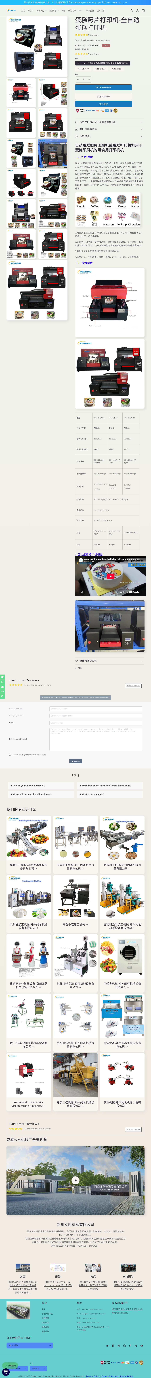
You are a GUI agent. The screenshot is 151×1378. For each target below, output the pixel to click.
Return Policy (126, 1376)
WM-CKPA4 (100, 69)
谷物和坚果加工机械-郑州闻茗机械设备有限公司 (122, 926)
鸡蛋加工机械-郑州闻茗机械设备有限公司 (122, 867)
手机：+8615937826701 (86, 1318)
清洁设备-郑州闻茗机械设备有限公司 (122, 1045)
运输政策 (45, 1331)
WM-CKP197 (83, 69)
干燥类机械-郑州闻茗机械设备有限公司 (122, 985)
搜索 (43, 1309)
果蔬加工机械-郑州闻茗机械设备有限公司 (28, 867)
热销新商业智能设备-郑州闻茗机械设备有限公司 (28, 985)
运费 (86, 49)
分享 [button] (80, 668)
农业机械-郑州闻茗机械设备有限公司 (122, 1104)
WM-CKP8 (116, 69)
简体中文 (35, 1369)
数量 (77, 74)
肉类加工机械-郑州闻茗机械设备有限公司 (75, 867)
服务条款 (45, 1318)
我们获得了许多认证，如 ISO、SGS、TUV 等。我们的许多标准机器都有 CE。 (58, 1285)
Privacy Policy (93, 1376)
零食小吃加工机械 (74, 924)
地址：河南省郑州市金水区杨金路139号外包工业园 (93, 1328)
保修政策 (45, 1323)
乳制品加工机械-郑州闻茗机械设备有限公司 (28, 926)
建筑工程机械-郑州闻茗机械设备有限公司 (75, 1104)
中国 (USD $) (15, 1369)
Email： (12, 723)
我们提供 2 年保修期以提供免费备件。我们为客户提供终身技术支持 (93, 1285)
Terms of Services (110, 1376)
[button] (30, 10)
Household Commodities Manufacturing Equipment (27, 1104)
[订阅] (50, 1345)
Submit (76, 761)
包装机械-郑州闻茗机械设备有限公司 (75, 985)
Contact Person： (16, 709)
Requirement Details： (18, 739)
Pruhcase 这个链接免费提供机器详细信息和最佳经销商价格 (103, 63)
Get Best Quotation (103, 87)
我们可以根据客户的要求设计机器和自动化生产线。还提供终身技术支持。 (128, 1285)
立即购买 (103, 104)
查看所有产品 (47, 1314)
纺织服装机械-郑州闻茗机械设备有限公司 (75, 1045)
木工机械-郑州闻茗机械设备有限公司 (28, 1045)
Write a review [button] (133, 686)
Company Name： (16, 716)
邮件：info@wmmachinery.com (89, 1309)
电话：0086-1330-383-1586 (88, 1323)
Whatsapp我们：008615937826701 (91, 1314)
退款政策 (45, 1327)
